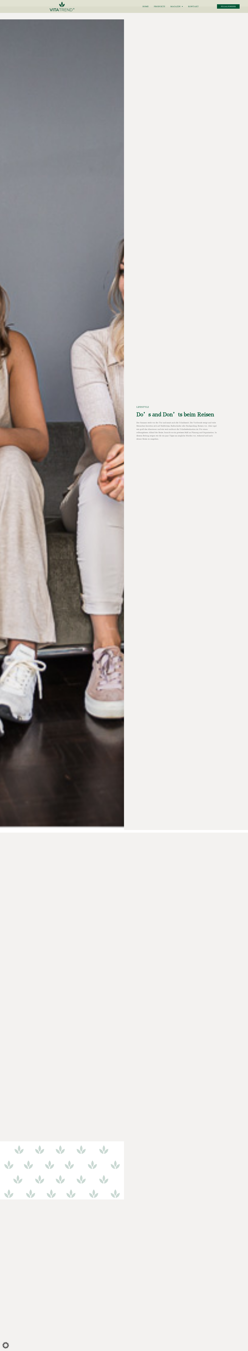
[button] (5, 1345)
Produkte (159, 6)
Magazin (175, 6)
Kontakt (193, 6)
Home (145, 6)
